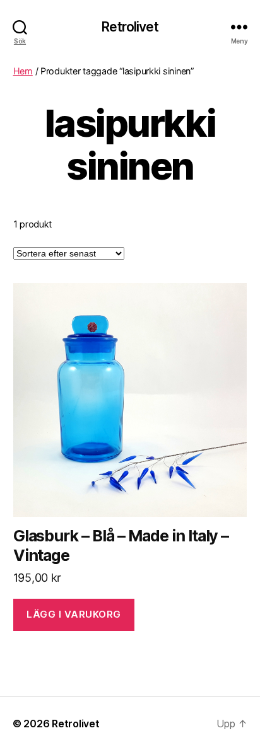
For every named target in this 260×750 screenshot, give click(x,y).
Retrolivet (130, 26)
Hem (23, 71)
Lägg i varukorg (74, 614)
